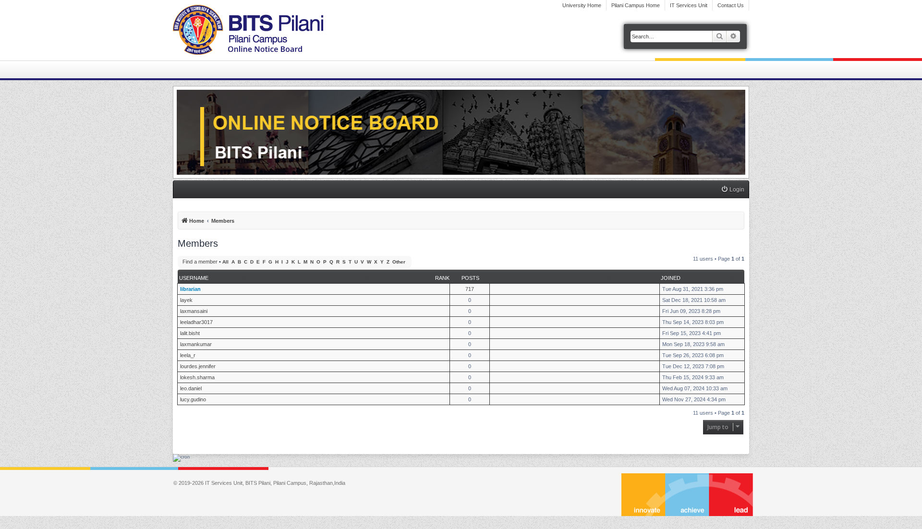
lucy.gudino (193, 399)
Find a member (200, 261)
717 (469, 289)
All (225, 261)
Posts (470, 278)
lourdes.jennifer (198, 366)
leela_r (187, 355)
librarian (190, 289)
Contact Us (730, 5)
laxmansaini (193, 311)
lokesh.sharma (197, 377)
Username (193, 278)
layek (186, 300)
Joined (670, 278)
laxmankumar (196, 344)
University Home (581, 5)
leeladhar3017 (196, 322)
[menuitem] (732, 189)
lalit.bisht (190, 333)
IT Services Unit (688, 5)
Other (398, 261)
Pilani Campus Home (635, 5)
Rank (442, 278)
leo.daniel (191, 388)
